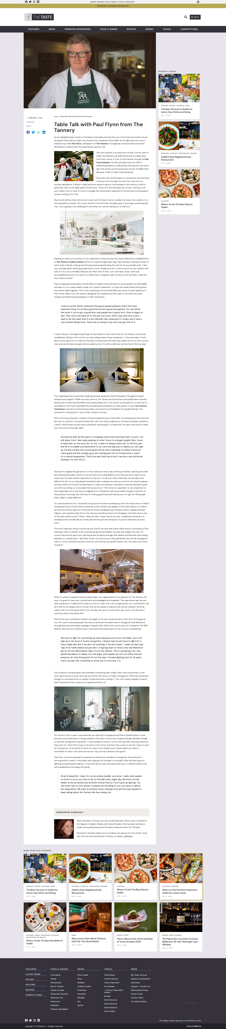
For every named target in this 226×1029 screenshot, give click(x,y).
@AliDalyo (128, 836)
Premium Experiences (78, 29)
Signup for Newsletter (140, 979)
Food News (55, 975)
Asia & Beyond (110, 1007)
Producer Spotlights (59, 1009)
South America (110, 1004)
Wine (79, 979)
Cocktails (81, 994)
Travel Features (111, 979)
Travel (167, 29)
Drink (80, 969)
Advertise (135, 982)
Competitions (189, 29)
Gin (79, 1001)
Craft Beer (82, 990)
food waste (98, 137)
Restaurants (56, 982)
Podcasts (55, 1005)
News (52, 29)
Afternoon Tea (57, 997)
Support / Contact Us (140, 986)
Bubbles (80, 982)
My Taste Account (139, 975)
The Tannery (102, 143)
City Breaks (109, 986)
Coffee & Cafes (57, 990)
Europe (107, 996)
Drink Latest (82, 975)
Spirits (80, 1005)
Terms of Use (136, 994)
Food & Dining (108, 29)
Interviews (55, 1001)
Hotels (53, 979)
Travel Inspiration (112, 982)
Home (56, 116)
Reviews (30, 984)
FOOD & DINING (59, 969)
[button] (185, 17)
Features (33, 29)
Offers (30, 979)
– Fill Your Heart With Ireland (113, 991)
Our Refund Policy (139, 1001)
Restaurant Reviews (59, 994)
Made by (194, 1026)
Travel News (109, 975)
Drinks (149, 29)
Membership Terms (139, 990)
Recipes (131, 29)
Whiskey (81, 997)
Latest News (33, 974)
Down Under (109, 1011)
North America (110, 1000)
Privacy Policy (137, 997)
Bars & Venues (57, 986)
